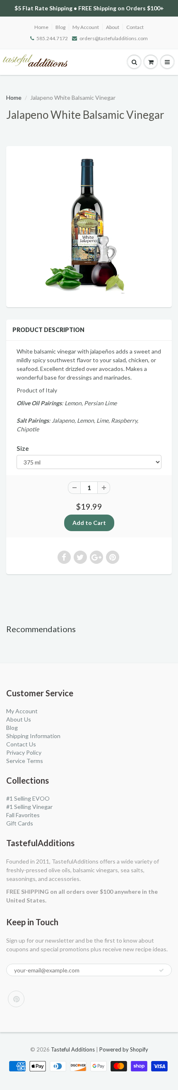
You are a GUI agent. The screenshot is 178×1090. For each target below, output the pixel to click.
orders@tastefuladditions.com (113, 38)
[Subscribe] (161, 970)
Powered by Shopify (123, 1049)
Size (23, 448)
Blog (60, 27)
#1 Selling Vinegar (29, 806)
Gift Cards (19, 823)
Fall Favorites (23, 814)
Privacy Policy (23, 752)
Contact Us (21, 744)
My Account (85, 27)
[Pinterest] (16, 999)
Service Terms (24, 760)
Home (41, 27)
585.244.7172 (52, 38)
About (112, 27)
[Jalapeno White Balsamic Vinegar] (89, 225)
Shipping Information (33, 735)
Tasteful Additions (73, 1049)
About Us (18, 719)
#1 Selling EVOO (28, 798)
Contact (135, 27)
